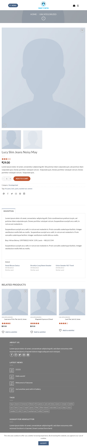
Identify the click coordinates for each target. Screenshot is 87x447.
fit (6, 189)
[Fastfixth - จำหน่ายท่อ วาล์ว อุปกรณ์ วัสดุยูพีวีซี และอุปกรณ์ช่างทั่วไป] (43, 6)
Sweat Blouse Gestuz (12, 265)
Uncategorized (48, 14)
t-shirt (19, 411)
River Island (44, 407)
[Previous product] (43, 18)
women (30, 189)
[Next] (81, 78)
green (40, 404)
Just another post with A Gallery (28, 389)
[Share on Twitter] (12, 194)
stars (69, 407)
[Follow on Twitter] (20, 355)
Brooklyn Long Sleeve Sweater (40, 265)
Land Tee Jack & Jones (72, 319)
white (40, 411)
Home (33, 14)
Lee (11, 407)
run (59, 407)
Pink (36, 407)
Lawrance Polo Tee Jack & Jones (15, 319)
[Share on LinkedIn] (24, 194)
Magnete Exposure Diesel (44, 319)
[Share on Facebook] (8, 194)
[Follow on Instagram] (16, 355)
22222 (18, 369)
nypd (26, 407)
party (16, 189)
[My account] (78, 5)
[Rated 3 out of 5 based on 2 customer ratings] (43, 159)
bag (11, 404)
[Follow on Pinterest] (28, 355)
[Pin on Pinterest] (20, 194)
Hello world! (20, 376)
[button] (13, 5)
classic (17, 404)
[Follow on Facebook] (12, 355)
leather (71, 404)
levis (12, 189)
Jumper (64, 404)
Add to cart (22, 179)
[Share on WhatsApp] (4, 194)
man (21, 407)
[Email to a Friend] (16, 194)
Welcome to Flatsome (24, 382)
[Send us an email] (24, 355)
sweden (12, 411)
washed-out (23, 189)
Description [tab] (9, 211)
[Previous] (6, 78)
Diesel (31, 404)
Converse (24, 404)
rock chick (53, 407)
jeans (9, 189)
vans (25, 411)
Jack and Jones (49, 404)
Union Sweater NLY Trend (65, 265)
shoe (64, 407)
